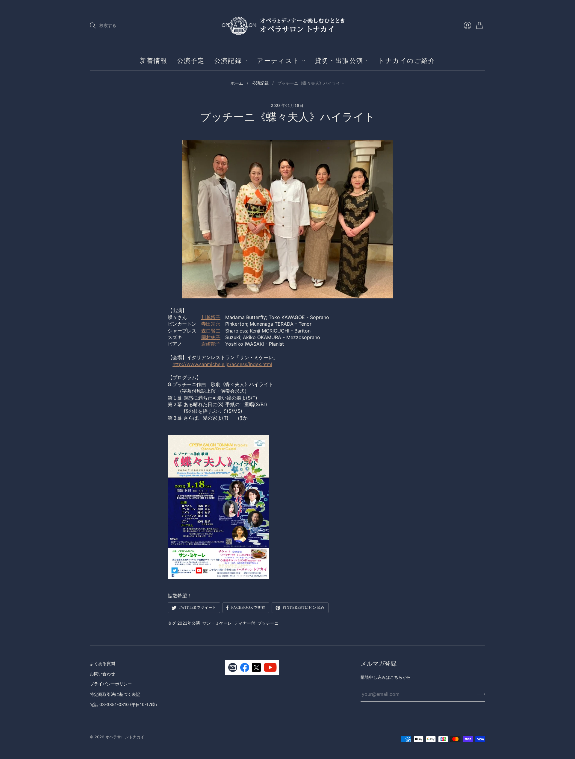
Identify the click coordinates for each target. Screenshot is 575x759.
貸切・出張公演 (339, 60)
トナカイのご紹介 (406, 60)
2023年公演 (188, 623)
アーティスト (278, 60)
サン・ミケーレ (217, 623)
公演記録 (228, 60)
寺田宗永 (210, 324)
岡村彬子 (210, 337)
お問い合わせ (102, 673)
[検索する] (93, 25)
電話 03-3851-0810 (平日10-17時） (124, 704)
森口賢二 (210, 331)
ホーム (237, 83)
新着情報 (153, 60)
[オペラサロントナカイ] (287, 25)
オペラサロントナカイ (124, 736)
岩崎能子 (210, 344)
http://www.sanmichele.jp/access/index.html (222, 364)
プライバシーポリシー (111, 683)
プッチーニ (268, 623)
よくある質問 (102, 663)
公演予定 (191, 60)
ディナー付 (244, 623)
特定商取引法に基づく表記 (115, 694)
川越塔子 (210, 317)
